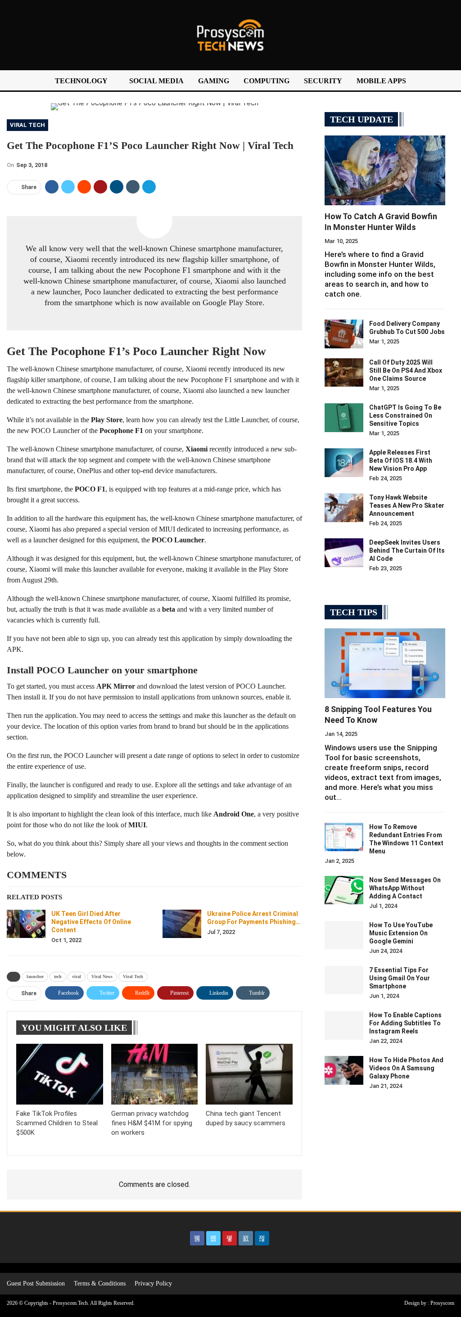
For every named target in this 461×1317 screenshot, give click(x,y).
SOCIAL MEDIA (156, 81)
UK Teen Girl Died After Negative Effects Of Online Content (91, 922)
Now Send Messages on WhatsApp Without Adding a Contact (405, 888)
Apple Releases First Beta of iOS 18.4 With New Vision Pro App (400, 460)
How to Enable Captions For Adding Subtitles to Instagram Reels (405, 1023)
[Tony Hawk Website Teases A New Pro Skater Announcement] (344, 507)
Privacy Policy (153, 1283)
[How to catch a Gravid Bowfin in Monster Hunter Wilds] (385, 170)
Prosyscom (442, 1303)
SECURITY (323, 81)
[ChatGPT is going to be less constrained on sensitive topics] (344, 417)
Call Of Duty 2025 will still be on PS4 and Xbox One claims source (405, 370)
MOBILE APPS (381, 81)
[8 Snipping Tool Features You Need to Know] (385, 663)
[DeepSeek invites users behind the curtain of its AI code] (344, 552)
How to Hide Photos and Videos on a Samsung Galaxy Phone (406, 1068)
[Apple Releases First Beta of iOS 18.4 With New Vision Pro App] (344, 462)
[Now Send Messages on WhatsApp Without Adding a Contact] (344, 890)
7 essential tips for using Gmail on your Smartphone (399, 978)
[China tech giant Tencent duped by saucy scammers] (249, 1074)
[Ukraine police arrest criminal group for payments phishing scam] (182, 924)
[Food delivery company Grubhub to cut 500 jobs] (344, 334)
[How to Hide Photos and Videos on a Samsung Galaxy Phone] (344, 1070)
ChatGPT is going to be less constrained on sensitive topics (405, 415)
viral (76, 976)
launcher (35, 976)
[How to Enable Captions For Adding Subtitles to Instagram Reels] (344, 1025)
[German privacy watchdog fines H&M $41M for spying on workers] (154, 1074)
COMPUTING (266, 81)
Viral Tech (27, 125)
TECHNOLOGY (81, 81)
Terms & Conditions (100, 1283)
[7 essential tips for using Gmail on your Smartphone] (344, 980)
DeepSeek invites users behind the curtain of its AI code (407, 550)
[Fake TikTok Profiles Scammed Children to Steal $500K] (59, 1074)
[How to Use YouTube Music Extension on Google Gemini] (344, 935)
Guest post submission (36, 1283)
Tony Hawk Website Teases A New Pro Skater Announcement (406, 505)
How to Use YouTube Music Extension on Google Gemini (401, 933)
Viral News (102, 976)
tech (58, 976)
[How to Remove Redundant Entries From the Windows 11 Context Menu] (344, 837)
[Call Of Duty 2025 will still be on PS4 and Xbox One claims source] (344, 372)
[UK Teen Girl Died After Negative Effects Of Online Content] (26, 924)
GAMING (213, 81)
